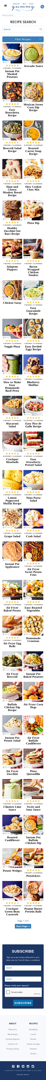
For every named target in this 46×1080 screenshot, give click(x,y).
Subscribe (23, 1002)
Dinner (33, 1039)
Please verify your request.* (17, 985)
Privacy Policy (12, 1049)
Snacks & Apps (33, 1044)
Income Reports (13, 1039)
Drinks (33, 1053)
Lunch (33, 1034)
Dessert (33, 1049)
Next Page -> (23, 926)
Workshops (13, 1034)
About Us (12, 1029)
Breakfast (33, 1029)
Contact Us (13, 1044)
